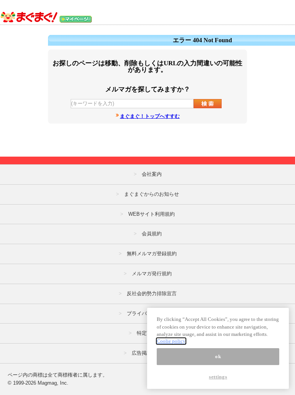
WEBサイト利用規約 (151, 214)
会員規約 (152, 233)
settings (218, 377)
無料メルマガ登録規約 (152, 253)
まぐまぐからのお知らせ (151, 194)
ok (218, 356)
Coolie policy (171, 341)
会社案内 (152, 174)
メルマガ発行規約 (152, 273)
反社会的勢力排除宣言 (152, 293)
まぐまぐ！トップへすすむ (150, 116)
